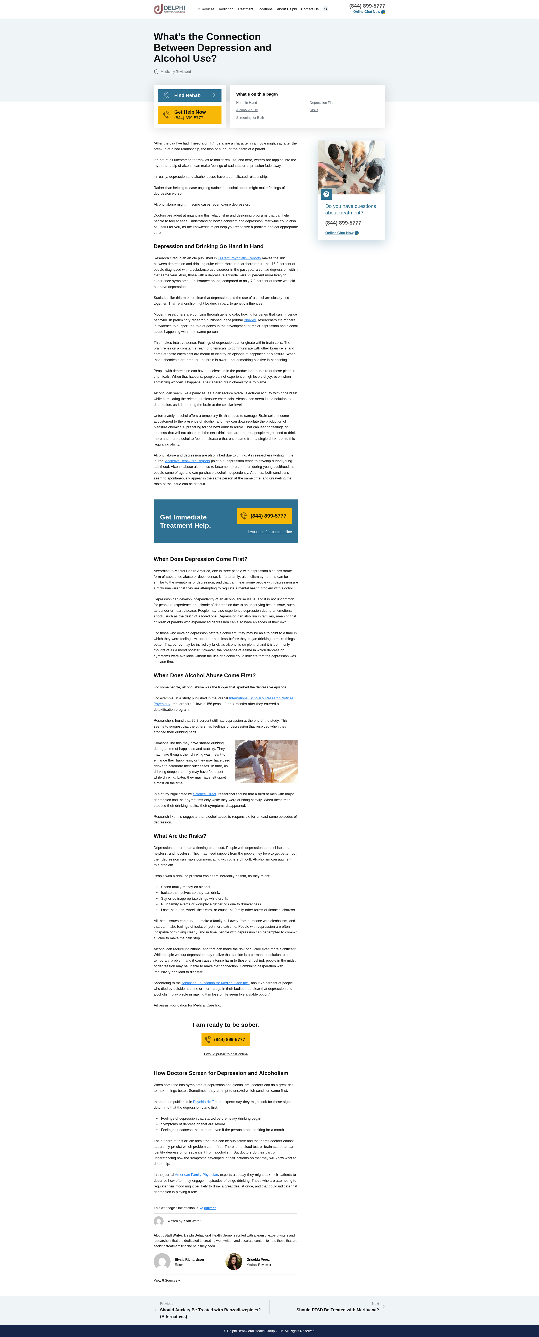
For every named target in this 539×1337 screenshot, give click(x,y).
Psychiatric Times (207, 1102)
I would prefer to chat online (270, 532)
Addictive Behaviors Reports (187, 461)
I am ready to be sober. (226, 1024)
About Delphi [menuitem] (287, 9)
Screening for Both (250, 117)
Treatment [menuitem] (245, 9)
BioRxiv (250, 320)
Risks (314, 110)
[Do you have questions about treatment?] (351, 167)
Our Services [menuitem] (204, 9)
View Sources (165, 1280)
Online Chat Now (366, 11)
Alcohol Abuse (247, 110)
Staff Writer (192, 1221)
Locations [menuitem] (265, 9)
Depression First (322, 102)
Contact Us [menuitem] (310, 9)
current (210, 1208)
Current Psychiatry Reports (239, 258)
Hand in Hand (246, 102)
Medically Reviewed (176, 72)
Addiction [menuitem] (226, 9)
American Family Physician (196, 1175)
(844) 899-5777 (367, 6)
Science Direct (204, 794)
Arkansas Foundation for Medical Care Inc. (215, 983)
